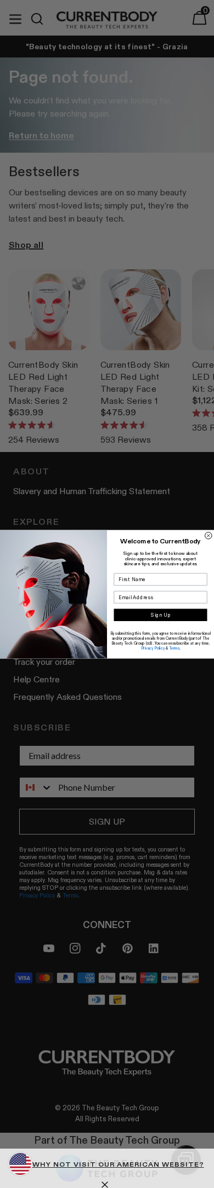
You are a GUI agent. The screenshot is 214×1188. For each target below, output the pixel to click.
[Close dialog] (208, 535)
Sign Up (160, 615)
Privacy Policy (153, 647)
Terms (174, 647)
